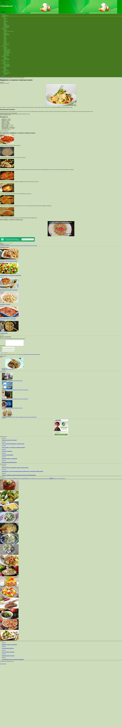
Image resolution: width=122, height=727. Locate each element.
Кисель (5, 68)
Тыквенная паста (4, 333)
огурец (39, 478)
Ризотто (5, 35)
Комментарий (2, 345)
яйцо (65, 478)
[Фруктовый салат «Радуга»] (9, 597)
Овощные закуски (7, 65)
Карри (5, 42)
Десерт (3, 60)
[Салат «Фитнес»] (9, 640)
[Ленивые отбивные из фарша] (9, 490)
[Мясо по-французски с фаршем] (9, 511)
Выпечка (4, 56)
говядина (2, 478)
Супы (5, 17)
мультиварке (32, 478)
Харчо (5, 22)
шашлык (63, 478)
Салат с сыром (6, 54)
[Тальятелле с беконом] (9, 302)
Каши (5, 39)
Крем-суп (5, 18)
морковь (29, 478)
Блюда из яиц (6, 33)
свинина (54, 478)
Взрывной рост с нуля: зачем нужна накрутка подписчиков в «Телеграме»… (15, 389)
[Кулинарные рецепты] (6, 9)
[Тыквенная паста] (9, 331)
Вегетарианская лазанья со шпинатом (8, 289)
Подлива (5, 44)
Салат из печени (7, 52)
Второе (3, 28)
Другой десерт (6, 62)
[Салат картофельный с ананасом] (9, 565)
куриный (23, 478)
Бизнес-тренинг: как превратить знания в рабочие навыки (12, 380)
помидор (46, 478)
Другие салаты (6, 55)
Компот (5, 69)
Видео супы (6, 27)
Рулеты (5, 38)
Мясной (5, 46)
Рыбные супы (6, 25)
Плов (5, 32)
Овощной (5, 47)
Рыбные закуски (7, 64)
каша (12, 478)
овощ (37, 478)
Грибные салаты (7, 49)
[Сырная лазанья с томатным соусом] (9, 586)
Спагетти (7, 77)
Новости (5, 74)
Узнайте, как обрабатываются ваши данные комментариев (29, 354)
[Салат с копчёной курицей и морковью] (9, 554)
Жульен (5, 40)
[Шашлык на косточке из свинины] (9, 608)
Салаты (3, 45)
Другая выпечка (6, 59)
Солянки (5, 21)
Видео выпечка (6, 58)
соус (56, 478)
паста (42, 478)
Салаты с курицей (7, 50)
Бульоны (5, 24)
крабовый (18, 478)
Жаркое (5, 37)
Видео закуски (6, 66)
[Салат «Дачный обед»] (9, 500)
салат (51, 478)
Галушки (5, 41)
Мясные (5, 29)
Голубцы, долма (6, 34)
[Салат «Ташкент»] (9, 543)
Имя (1, 347)
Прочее (3, 71)
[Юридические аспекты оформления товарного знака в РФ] (7, 407)
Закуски (3, 63)
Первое (3, 16)
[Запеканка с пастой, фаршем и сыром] (9, 259)
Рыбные (5, 30)
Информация (6, 15)
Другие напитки (6, 70)
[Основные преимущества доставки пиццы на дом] (9, 629)
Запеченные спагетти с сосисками (8, 318)
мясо (35, 478)
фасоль (60, 478)
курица (26, 478)
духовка (7, 478)
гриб (5, 478)
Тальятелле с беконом (5, 304)
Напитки (4, 67)
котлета (15, 478)
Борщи (5, 19)
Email (1, 349)
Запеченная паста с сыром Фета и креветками (10, 275)
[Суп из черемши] (9, 618)
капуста (10, 478)
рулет (48, 478)
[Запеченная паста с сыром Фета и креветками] (9, 273)
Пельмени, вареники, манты (9, 31)
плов (44, 478)
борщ (0, 478)
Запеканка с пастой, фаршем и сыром (8, 261)
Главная (1, 77)
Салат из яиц (6, 53)
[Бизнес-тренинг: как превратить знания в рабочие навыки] (7, 379)
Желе (5, 61)
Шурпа (5, 23)
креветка (20, 478)
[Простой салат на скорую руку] (9, 522)
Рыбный (5, 48)
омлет (40, 478)
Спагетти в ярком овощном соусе (8, 369)
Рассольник (6, 20)
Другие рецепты (7, 43)
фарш (58, 478)
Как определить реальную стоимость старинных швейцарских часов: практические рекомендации (19, 417)
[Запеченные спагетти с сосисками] (9, 316)
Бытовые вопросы (7, 72)
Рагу (4, 36)
